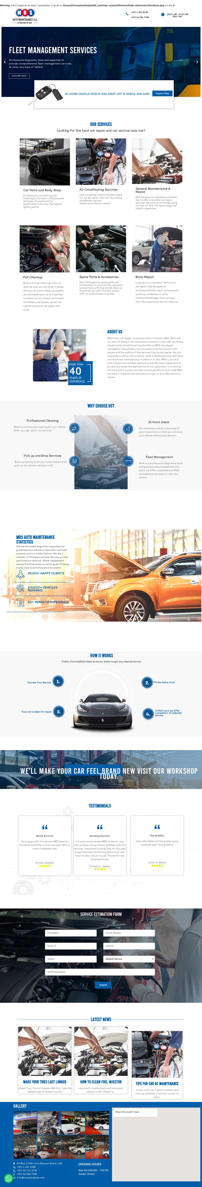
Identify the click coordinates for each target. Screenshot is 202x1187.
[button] (5, 62)
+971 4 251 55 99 (139, 13)
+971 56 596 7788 (140, 18)
